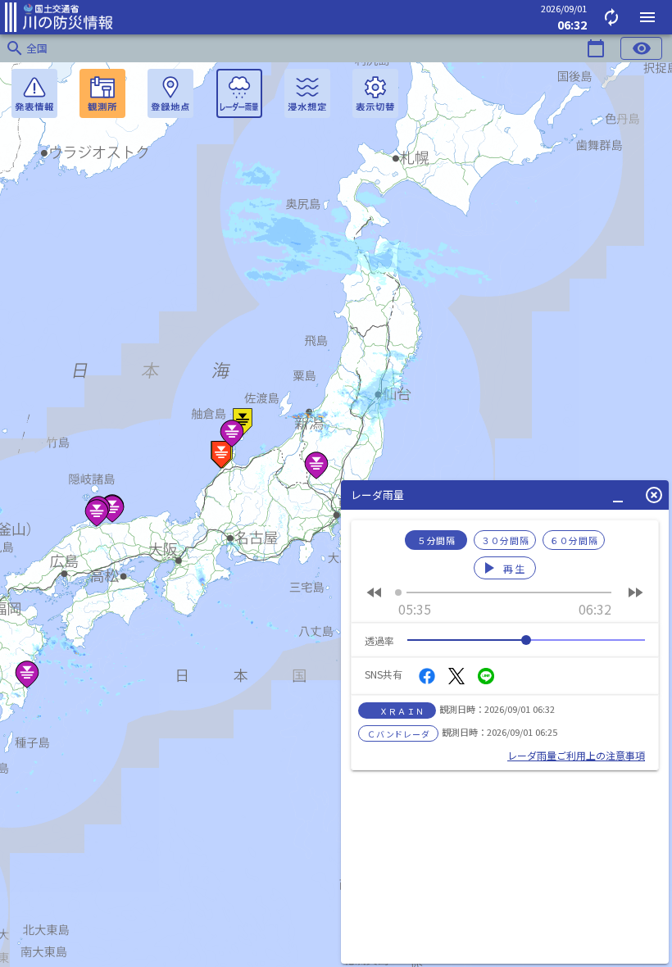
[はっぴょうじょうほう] (34, 93)
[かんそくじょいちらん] (102, 93)
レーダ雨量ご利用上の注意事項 (576, 755)
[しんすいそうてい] (307, 93)
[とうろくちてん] (170, 93)
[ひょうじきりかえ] (375, 93)
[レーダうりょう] (239, 93)
